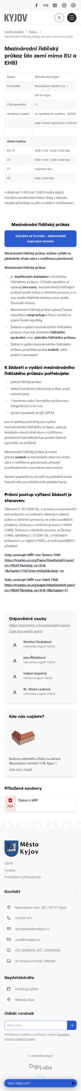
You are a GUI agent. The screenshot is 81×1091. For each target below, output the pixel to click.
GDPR (9, 863)
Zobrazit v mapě (20, 769)
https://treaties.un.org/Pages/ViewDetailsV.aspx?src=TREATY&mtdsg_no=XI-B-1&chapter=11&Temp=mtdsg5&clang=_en (39, 565)
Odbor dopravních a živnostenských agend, (39, 625)
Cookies (10, 870)
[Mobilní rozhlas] (73, 5)
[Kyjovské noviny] (55, 5)
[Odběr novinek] (40, 1025)
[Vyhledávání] (59, 17)
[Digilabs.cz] (40, 1066)
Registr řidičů (37, 31)
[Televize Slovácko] (46, 5)
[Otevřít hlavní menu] (72, 17)
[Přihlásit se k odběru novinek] (71, 1025)
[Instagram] (64, 5)
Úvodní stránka (14, 31)
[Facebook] (36, 5)
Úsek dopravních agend (26, 631)
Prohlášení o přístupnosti (23, 877)
